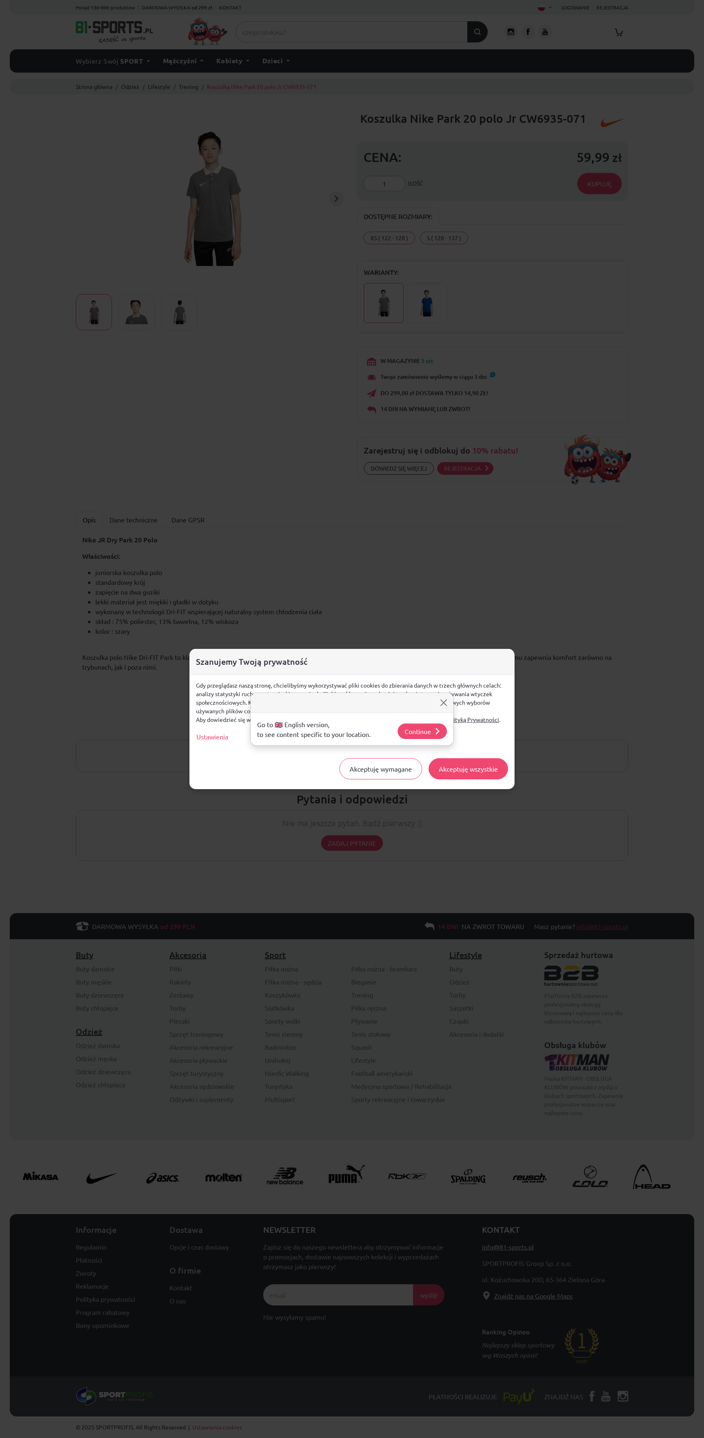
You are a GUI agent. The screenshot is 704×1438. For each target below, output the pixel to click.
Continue (418, 731)
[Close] (443, 702)
